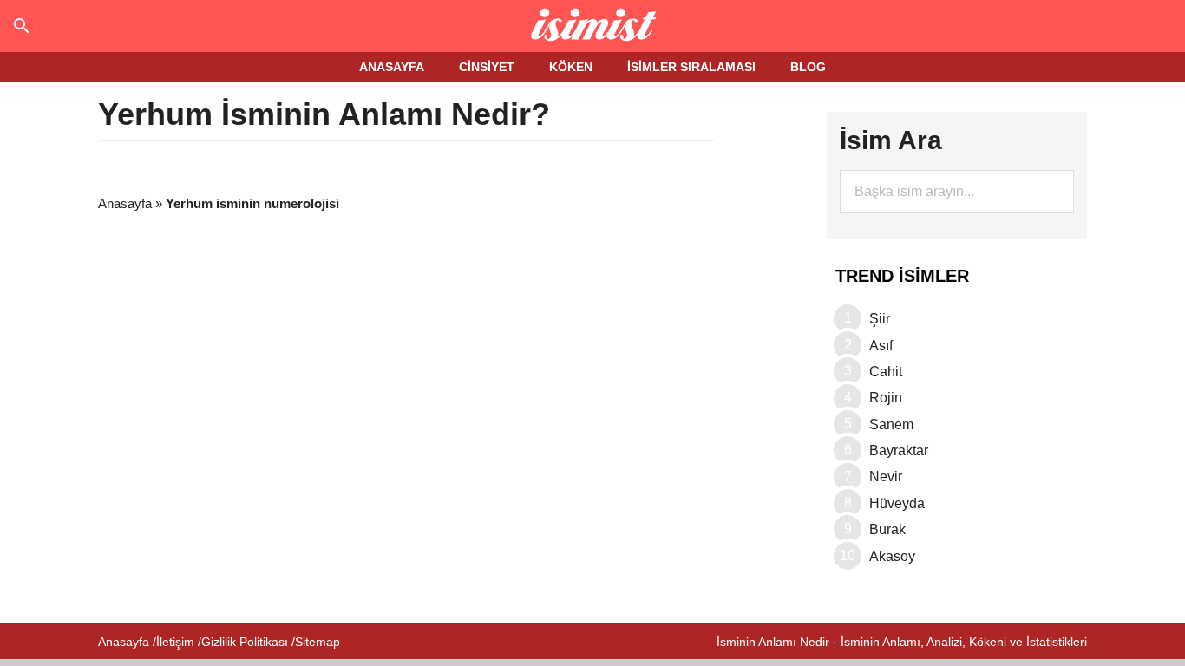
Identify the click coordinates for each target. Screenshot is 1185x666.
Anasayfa (125, 203)
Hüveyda (897, 503)
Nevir (885, 476)
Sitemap (317, 642)
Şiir (879, 318)
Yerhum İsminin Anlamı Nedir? (324, 114)
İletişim (175, 642)
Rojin (885, 397)
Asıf (881, 345)
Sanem (891, 424)
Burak (887, 529)
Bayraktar (898, 450)
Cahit (885, 371)
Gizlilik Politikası (244, 642)
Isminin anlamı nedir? (593, 26)
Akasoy (892, 556)
